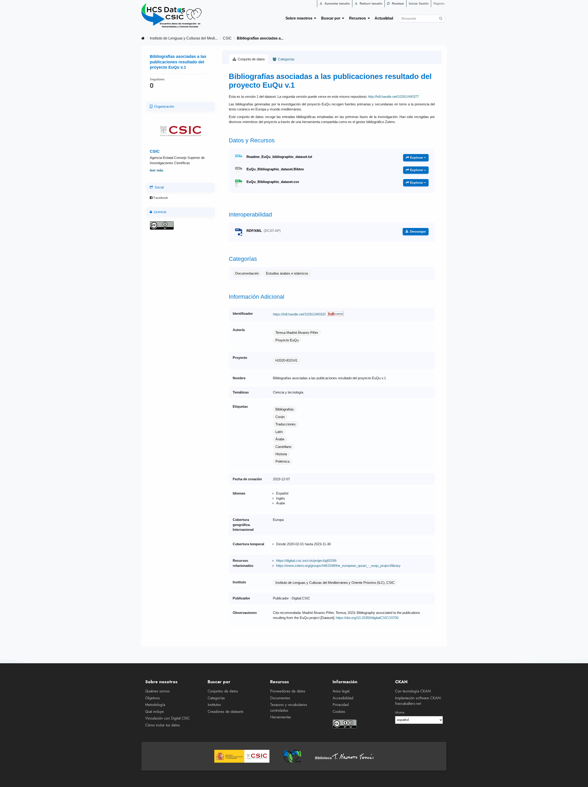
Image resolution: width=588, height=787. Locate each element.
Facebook (160, 198)
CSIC (227, 38)
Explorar (416, 157)
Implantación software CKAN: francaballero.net (418, 700)
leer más (156, 170)
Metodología (155, 704)
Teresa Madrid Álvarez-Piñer (296, 332)
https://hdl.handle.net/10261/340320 (299, 314)
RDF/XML (263, 231)
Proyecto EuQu (287, 340)
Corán (280, 417)
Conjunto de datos (251, 59)
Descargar (417, 231)
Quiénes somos (157, 691)
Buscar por (331, 18)
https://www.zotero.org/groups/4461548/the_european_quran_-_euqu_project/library (338, 566)
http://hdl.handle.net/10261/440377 (393, 96)
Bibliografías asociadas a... (260, 38)
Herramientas (280, 717)
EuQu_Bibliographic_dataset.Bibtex (275, 169)
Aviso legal (341, 691)
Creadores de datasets (225, 711)
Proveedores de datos (287, 691)
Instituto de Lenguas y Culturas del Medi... (184, 38)
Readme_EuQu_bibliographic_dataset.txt (279, 157)
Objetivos (152, 698)
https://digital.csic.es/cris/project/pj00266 (306, 560)
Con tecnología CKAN (413, 691)
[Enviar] (441, 18)
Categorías (285, 59)
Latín (279, 432)
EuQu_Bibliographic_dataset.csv (272, 182)
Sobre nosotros (300, 18)
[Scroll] (579, 778)
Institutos (214, 704)
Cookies (339, 711)
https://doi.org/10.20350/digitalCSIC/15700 (367, 618)
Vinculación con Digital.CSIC (167, 718)
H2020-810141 (286, 360)
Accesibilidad (343, 698)
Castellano (283, 447)
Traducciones (285, 424)
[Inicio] (143, 38)
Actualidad (384, 18)
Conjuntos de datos (223, 691)
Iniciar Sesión (419, 3)
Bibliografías (284, 409)
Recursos (358, 18)
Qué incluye (154, 711)
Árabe (279, 439)
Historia (281, 454)
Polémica (282, 461)
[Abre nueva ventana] (242, 756)
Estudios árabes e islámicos (287, 273)
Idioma (399, 712)
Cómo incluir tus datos (162, 725)
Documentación (247, 273)
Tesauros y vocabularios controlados (288, 707)
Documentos (280, 698)
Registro (438, 3)
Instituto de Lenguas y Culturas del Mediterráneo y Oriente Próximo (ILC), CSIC (335, 583)
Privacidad (341, 704)
